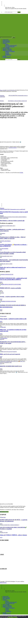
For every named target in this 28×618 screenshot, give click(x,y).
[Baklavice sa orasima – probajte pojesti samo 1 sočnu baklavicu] (7, 225)
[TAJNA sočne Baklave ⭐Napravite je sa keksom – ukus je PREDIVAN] (5, 240)
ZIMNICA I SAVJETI (7, 50)
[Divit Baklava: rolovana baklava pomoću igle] (14, 218)
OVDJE (21, 172)
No (10, 617)
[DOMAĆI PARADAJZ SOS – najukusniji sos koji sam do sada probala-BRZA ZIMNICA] (6, 274)
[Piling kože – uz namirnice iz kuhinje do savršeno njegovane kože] (3, 327)
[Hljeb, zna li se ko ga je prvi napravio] (8, 351)
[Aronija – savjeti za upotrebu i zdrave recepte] (2, 292)
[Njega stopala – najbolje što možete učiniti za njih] (3, 316)
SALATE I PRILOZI (7, 49)
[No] (17, 617)
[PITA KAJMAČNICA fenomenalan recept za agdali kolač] (12, 209)
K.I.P (1, 282)
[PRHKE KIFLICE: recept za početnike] (10, 284)
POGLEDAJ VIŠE (4, 511)
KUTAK (4, 56)
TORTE (7, 44)
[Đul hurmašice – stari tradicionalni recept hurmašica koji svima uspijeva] (6, 256)
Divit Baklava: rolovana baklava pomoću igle (12, 220)
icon (1, 226)
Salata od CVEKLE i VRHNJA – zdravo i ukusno (13, 535)
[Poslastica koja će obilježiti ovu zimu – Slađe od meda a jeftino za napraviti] (2, 233)
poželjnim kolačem (13, 147)
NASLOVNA (6, 39)
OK (8, 617)
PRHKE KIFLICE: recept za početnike (10, 288)
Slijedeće (2, 215)
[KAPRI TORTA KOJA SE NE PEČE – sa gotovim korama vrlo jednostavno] (2, 517)
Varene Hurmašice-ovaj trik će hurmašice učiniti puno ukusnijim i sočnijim (13, 252)
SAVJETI (7, 53)
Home (1, 90)
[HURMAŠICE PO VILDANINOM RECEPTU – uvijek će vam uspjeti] (3, 338)
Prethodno (2, 208)
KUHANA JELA (6, 40)
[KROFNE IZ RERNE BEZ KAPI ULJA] (14, 362)
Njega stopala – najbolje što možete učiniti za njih (13, 318)
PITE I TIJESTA (6, 42)
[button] (10, 130)
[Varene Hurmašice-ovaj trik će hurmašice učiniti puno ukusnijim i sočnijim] (4, 248)
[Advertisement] (14, 75)
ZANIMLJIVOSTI (7, 57)
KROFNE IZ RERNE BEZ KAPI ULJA (11, 366)
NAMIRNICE (8, 54)
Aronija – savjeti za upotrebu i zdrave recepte (12, 296)
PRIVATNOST (3, 582)
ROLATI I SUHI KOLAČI (11, 45)
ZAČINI (7, 52)
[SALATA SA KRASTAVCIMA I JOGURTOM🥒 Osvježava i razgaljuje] (9, 524)
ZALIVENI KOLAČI (9, 46)
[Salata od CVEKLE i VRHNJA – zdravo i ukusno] (4, 532)
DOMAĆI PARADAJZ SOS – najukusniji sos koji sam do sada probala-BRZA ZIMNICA (13, 278)
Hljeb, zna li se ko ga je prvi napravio (10, 354)
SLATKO (5, 43)
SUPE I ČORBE (6, 47)
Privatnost (14, 617)
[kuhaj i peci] (14, 28)
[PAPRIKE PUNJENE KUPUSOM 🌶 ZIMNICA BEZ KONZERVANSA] (8, 301)
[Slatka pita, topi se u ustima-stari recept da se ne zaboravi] (6, 263)
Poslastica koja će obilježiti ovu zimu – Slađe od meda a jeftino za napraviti (12, 237)
